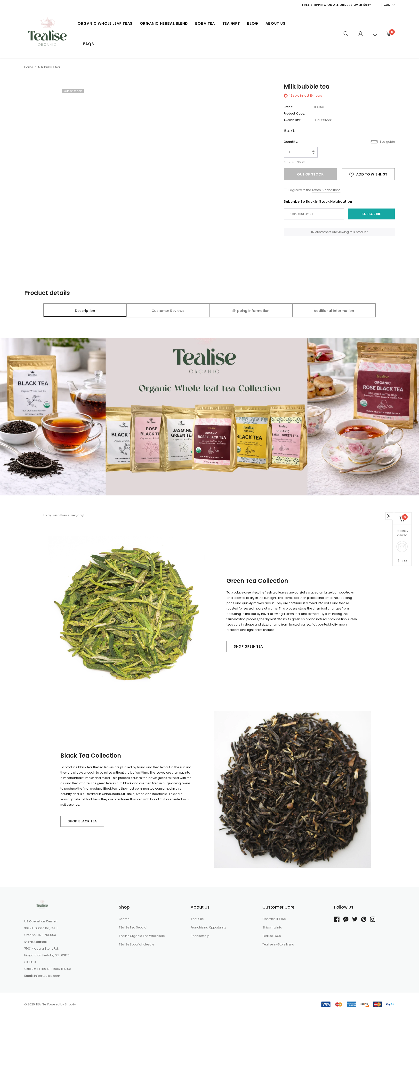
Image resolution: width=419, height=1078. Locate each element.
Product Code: (294, 113)
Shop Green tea (248, 646)
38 (312, 232)
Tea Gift (231, 23)
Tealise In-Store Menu (278, 944)
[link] (346, 33)
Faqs (88, 43)
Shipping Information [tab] (250, 310)
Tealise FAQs (271, 936)
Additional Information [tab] (334, 310)
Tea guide (387, 142)
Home (28, 67)
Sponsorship (200, 936)
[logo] (47, 33)
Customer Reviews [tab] (168, 310)
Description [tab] (85, 310)
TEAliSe (319, 107)
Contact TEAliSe (274, 919)
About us (276, 23)
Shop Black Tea (82, 821)
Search (124, 919)
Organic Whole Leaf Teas (105, 23)
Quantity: (291, 142)
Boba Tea (205, 23)
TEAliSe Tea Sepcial (133, 927)
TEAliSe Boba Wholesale (136, 944)
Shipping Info (272, 927)
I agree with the (299, 190)
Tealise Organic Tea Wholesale (142, 936)
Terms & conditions (326, 190)
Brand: (288, 107)
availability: (292, 120)
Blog (252, 23)
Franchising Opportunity (208, 927)
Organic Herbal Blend (164, 23)
